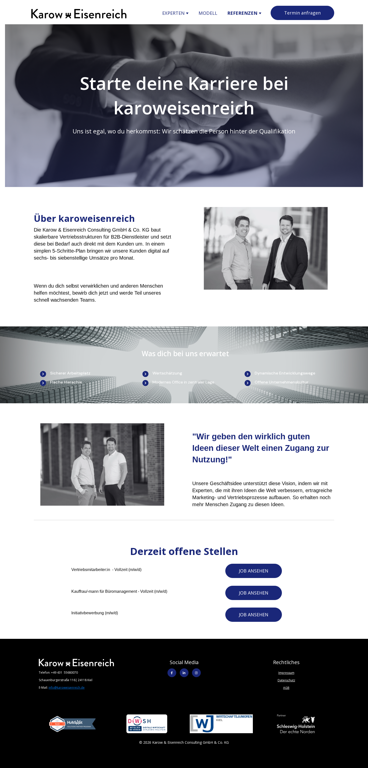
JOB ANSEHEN (253, 571)
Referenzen (243, 13)
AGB (286, 688)
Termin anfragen (302, 13)
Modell (208, 13)
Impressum (286, 673)
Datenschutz (286, 680)
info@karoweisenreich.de (67, 687)
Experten (174, 13)
